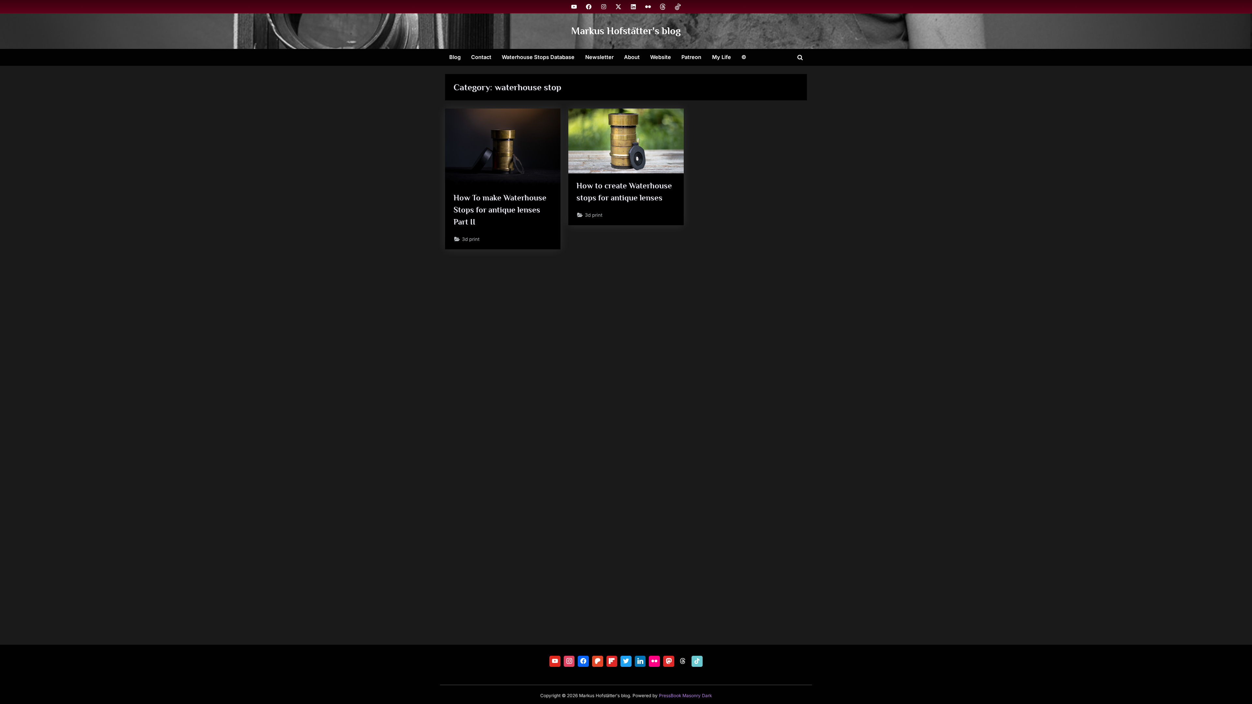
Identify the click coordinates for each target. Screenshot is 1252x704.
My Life (721, 57)
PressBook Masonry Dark (685, 695)
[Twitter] (626, 661)
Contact (481, 57)
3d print (471, 239)
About (632, 57)
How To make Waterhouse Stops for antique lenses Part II (500, 209)
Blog (455, 57)
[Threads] (683, 661)
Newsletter (599, 57)
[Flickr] (654, 661)
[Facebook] (583, 661)
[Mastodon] (669, 661)
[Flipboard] (612, 661)
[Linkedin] (640, 661)
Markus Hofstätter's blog (626, 31)
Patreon (691, 57)
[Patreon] (597, 661)
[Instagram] (569, 661)
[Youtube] (555, 661)
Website (660, 57)
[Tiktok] (697, 661)
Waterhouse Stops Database (538, 57)
